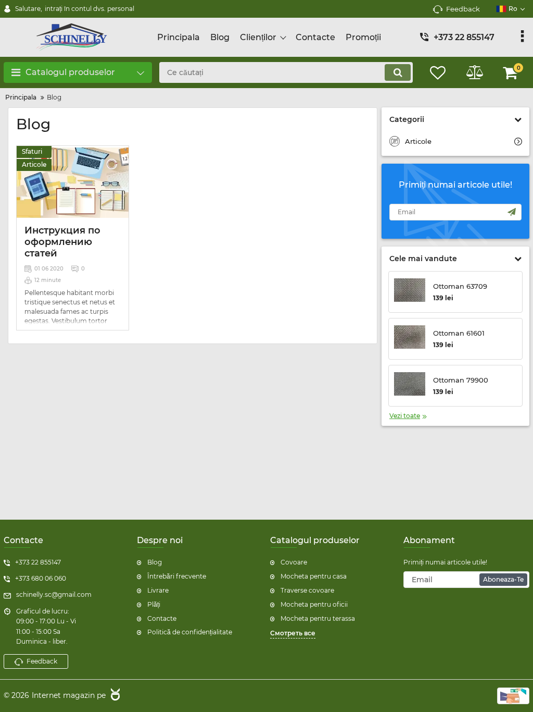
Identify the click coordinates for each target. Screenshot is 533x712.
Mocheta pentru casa (314, 576)
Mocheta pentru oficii (314, 604)
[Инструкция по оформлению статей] (73, 182)
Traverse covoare (307, 590)
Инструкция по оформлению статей (62, 242)
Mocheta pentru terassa (318, 618)
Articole (34, 164)
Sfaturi (32, 151)
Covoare (294, 562)
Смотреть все (292, 633)
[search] (398, 72)
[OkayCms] (114, 696)
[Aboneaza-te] (511, 212)
